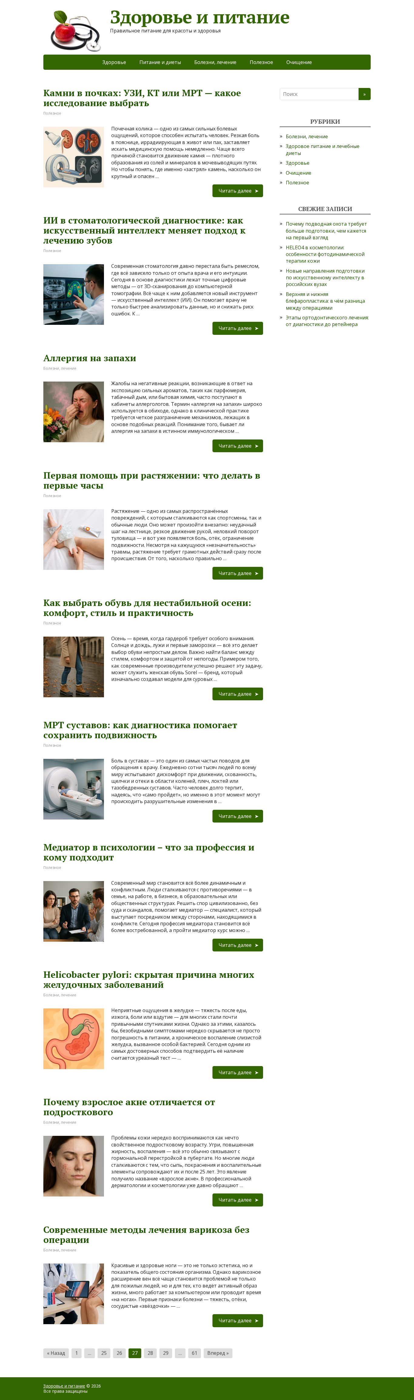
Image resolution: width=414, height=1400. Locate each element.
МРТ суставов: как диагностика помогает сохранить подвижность (140, 730)
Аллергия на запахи (89, 358)
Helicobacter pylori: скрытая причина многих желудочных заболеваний (148, 979)
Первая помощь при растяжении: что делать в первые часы (151, 480)
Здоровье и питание (64, 1386)
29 (166, 1353)
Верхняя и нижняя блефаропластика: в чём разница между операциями (325, 301)
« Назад (56, 1353)
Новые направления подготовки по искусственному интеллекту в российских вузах (325, 278)
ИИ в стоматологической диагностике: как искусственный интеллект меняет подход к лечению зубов (144, 230)
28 (150, 1353)
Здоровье (114, 62)
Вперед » (218, 1353)
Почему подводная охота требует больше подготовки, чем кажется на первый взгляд (326, 230)
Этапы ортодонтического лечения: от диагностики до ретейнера (327, 321)
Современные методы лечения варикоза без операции (146, 1234)
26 (119, 1353)
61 (194, 1353)
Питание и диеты (160, 62)
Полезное (261, 62)
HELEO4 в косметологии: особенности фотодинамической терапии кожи (325, 254)
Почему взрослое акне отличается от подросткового (129, 1107)
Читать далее (235, 190)
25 (104, 1353)
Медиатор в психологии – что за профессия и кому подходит (148, 852)
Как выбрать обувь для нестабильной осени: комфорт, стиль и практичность (147, 608)
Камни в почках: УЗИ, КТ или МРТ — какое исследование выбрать (142, 98)
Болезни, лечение (215, 62)
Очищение (299, 62)
